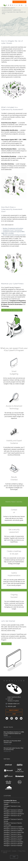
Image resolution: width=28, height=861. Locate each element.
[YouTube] (21, 718)
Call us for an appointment (12, 310)
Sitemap (5, 852)
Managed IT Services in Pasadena (13, 842)
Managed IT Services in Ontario (13, 840)
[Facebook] (16, 718)
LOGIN (14, 713)
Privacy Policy (21, 851)
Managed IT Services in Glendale (13, 843)
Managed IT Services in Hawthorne (14, 813)
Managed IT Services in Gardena (13, 836)
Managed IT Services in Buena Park (14, 832)
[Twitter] (7, 718)
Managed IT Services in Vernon (12, 834)
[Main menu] (25, 5)
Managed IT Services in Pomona (13, 838)
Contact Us (6, 643)
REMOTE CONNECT (14, 710)
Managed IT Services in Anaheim (13, 827)
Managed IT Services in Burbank (13, 845)
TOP (14, 857)
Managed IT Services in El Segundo (14, 828)
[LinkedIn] (11, 718)
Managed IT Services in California (13, 810)
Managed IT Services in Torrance (13, 812)
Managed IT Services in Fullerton (13, 830)
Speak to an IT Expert (19, 1)
